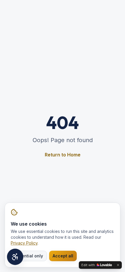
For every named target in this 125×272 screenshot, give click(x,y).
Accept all (63, 255)
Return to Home (63, 155)
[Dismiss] (118, 264)
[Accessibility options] (15, 257)
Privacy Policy (24, 242)
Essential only (29, 255)
